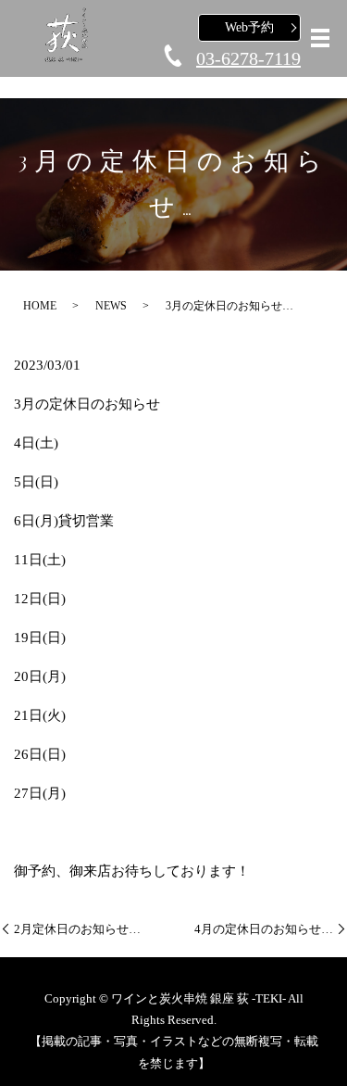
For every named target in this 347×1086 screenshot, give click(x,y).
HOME (39, 305)
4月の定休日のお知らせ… (263, 929)
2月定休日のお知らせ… (77, 929)
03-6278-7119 (248, 58)
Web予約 (249, 27)
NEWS (111, 305)
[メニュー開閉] (320, 38)
